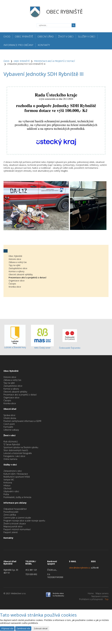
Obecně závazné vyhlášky (21, 274)
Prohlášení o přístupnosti (91, 599)
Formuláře (8, 426)
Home (91, 593)
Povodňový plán (11, 511)
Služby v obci (86, 36)
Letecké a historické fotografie (18, 453)
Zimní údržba (10, 514)
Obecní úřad (45, 36)
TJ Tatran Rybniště (12, 444)
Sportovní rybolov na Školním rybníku (21, 447)
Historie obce (15, 259)
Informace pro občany (18, 45)
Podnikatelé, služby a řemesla (17, 497)
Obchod (7, 488)
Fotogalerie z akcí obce (14, 456)
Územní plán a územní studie (17, 517)
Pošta (6, 494)
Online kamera (10, 459)
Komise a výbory (16, 271)
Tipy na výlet (14, 265)
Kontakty (44, 45)
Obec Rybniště (24, 36)
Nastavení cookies (99, 596)
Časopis (12, 283)
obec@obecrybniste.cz (79, 567)
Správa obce (9, 415)
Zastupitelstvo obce (18, 268)
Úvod (7, 36)
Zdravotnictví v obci (13, 470)
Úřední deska (10, 418)
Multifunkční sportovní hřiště (17, 476)
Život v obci (66, 36)
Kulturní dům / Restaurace (16, 473)
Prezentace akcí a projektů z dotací (54, 61)
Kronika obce (15, 286)
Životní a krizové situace (15, 523)
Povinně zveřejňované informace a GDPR (22, 421)
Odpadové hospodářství (15, 508)
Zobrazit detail (40, 628)
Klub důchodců (11, 441)
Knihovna (8, 482)
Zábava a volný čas (18, 262)
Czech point (9, 424)
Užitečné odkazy (11, 429)
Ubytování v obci (11, 491)
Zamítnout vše (23, 628)
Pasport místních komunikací (17, 529)
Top (106, 599)
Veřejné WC (9, 479)
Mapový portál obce (13, 526)
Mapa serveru (102, 593)
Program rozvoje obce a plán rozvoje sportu (24, 520)
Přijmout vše (7, 628)
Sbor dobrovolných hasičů (16, 450)
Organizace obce (16, 280)
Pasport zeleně (11, 532)
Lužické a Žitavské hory (15, 347)
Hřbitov (7, 485)
